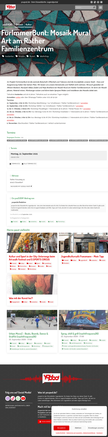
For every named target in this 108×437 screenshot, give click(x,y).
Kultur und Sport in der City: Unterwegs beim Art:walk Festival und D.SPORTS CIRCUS (32, 258)
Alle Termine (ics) (30, 164)
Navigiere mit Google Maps (21, 186)
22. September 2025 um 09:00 (17, 140)
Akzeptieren (61, 428)
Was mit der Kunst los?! (21, 298)
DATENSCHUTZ (20, 405)
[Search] (94, 7)
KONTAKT (12, 407)
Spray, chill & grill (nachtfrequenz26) (80, 333)
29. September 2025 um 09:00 (38, 140)
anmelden (84, 103)
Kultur (29, 24)
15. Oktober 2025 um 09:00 (98, 140)
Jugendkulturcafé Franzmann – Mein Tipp (82, 256)
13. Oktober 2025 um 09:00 (58, 140)
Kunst (32, 56)
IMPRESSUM (9, 405)
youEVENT (8, 24)
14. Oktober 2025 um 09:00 (78, 140)
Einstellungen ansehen (96, 428)
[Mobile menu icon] (100, 7)
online (18, 97)
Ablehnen (78, 428)
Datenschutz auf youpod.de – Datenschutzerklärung (80, 433)
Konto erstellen (46, 421)
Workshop (44, 56)
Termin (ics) (16, 164)
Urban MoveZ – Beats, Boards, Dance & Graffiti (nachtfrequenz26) (28, 335)
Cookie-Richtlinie (60, 433)
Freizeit (19, 24)
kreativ (22, 56)
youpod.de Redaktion (19, 202)
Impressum (99, 433)
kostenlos (9, 56)
